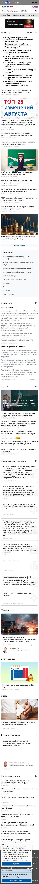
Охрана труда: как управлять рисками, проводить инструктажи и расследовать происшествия (19, 414)
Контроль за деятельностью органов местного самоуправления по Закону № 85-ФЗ (18, 723)
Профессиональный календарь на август (18, 268)
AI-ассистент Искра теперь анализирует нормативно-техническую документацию (15, 832)
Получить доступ (16, 880)
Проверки (16, 138)
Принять (16, 864)
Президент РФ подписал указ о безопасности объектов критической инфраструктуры (19, 39)
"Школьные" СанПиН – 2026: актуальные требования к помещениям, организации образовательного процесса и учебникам (19, 403)
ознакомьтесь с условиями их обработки (14, 860)
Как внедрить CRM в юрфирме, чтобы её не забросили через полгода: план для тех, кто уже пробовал (18, 433)
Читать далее (19, 246)
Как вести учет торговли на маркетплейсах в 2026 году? (18, 594)
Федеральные (7, 307)
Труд (14, 418)
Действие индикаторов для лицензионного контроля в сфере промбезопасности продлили (18, 182)
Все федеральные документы (9, 343)
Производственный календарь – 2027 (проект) (17, 258)
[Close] (31, 871)
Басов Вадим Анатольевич (18, 762)
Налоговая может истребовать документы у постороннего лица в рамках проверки (18, 46)
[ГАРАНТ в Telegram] (10, 2)
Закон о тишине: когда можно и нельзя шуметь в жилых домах (18, 450)
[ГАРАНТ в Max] (7, 2)
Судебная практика (19, 15)
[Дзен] (5, 2)
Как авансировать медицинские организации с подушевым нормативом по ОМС (18, 143)
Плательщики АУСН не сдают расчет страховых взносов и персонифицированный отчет (19, 83)
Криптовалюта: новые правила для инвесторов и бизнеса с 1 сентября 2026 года (18, 238)
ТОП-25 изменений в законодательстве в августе (18, 264)
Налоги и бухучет (17, 194)
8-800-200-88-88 (33, 880)
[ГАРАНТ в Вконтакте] (2, 2)
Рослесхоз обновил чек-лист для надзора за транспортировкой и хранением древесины (16, 134)
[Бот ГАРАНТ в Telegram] (13, 2)
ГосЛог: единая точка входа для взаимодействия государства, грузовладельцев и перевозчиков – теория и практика (19, 639)
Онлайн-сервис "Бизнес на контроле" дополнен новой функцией (18, 807)
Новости (5, 32)
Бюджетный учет (8, 570)
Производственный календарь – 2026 (17, 272)
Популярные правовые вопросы (13, 603)
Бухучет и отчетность (9, 480)
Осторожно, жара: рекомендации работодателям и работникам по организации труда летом (19, 443)
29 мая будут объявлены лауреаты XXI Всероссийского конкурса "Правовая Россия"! (17, 824)
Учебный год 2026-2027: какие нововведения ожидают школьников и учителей (17, 173)
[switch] (3, 11)
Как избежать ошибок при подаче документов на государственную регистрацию (18, 64)
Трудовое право (8, 538)
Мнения (5, 610)
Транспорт (33, 645)
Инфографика (8, 658)
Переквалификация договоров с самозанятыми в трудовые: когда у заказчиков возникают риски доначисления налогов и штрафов (18, 423)
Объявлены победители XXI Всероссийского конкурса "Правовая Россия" (17, 815)
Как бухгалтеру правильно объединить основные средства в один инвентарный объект (19, 190)
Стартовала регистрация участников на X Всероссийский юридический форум (16, 781)
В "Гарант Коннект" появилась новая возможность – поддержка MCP (19, 790)
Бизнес (15, 211)
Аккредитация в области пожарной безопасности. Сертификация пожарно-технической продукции (17, 743)
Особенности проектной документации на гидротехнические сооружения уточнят (16, 91)
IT (10, 241)
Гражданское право (9, 514)
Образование (13, 176)
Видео (4, 695)
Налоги (5, 498)
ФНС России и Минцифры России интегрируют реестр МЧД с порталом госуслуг (19, 58)
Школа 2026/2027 (9, 294)
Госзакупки (6, 283)
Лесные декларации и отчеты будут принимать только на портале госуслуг (18, 208)
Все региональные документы (9, 379)
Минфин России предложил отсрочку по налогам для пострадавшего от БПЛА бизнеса (20, 71)
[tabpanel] (19, 61)
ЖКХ (14, 454)
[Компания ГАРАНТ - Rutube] (18, 2)
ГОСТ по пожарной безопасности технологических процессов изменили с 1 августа (19, 199)
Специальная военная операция (14, 279)
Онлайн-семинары (10, 735)
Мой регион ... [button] (34, 379)
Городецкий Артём (15, 648)
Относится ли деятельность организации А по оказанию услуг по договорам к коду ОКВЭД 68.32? (19, 506)
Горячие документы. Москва (13, 347)
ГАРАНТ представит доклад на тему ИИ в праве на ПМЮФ (18, 798)
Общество (16, 94)
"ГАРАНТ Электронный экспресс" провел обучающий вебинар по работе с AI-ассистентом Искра (18, 842)
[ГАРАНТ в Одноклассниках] (16, 2)
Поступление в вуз (9, 276)
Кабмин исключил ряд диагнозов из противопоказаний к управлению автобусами (19, 77)
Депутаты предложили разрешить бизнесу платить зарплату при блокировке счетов (18, 52)
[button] (32, 2)
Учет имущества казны (11, 561)
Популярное (7, 290)
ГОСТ (4, 287)
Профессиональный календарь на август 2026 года (18, 686)
